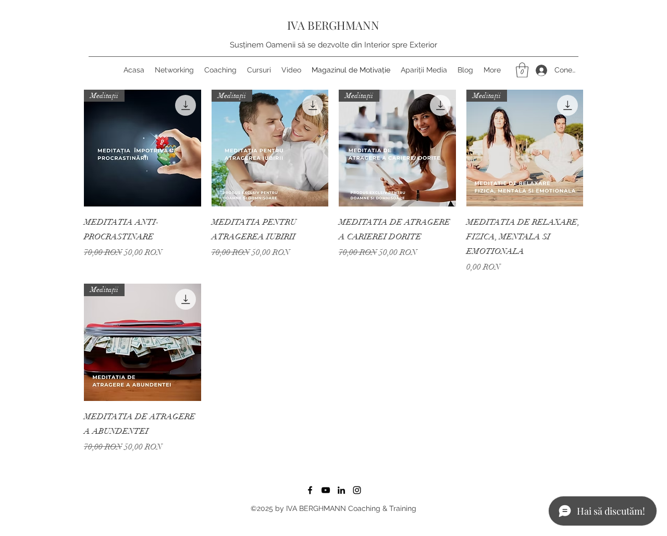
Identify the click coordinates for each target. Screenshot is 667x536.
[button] (522, 70)
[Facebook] (310, 490)
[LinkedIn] (341, 490)
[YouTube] (325, 490)
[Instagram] (357, 490)
